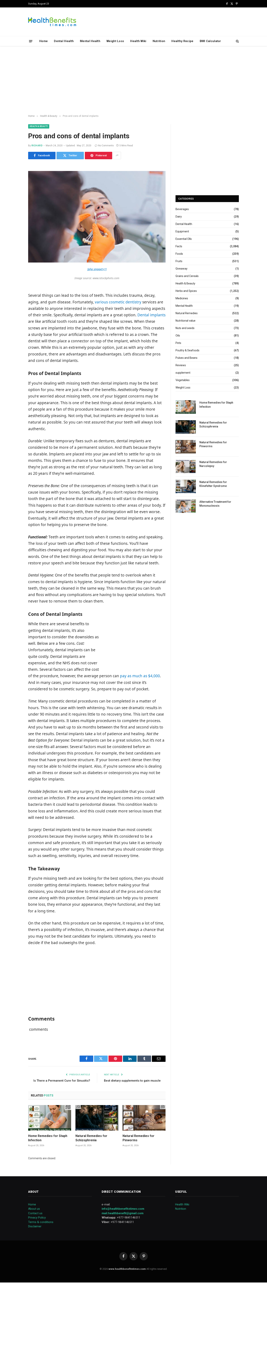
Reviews (181, 365)
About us (34, 1209)
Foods (179, 253)
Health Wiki (138, 41)
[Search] (237, 41)
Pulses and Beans (186, 357)
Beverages (182, 209)
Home (43, 41)
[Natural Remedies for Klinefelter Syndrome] (186, 486)
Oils (178, 335)
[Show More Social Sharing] (117, 155)
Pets (178, 342)
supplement (183, 372)
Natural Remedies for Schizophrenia (91, 1138)
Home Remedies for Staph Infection (47, 1138)
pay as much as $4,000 (140, 675)
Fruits (179, 261)
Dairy (179, 216)
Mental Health (90, 41)
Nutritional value (185, 320)
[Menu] (30, 41)
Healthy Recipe (182, 41)
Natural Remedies (187, 313)
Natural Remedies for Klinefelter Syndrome (213, 483)
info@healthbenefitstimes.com (123, 1209)
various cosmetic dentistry (118, 302)
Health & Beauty (39, 126)
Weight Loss (115, 41)
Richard (36, 145)
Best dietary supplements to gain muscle (132, 1080)
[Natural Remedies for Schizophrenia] (96, 1118)
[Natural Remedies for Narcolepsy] (186, 466)
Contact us (35, 1213)
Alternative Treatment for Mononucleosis (215, 503)
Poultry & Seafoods (187, 350)
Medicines (182, 298)
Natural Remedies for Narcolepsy (213, 464)
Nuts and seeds (185, 328)
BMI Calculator (210, 41)
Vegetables (183, 380)
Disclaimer (34, 1226)
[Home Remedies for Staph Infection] (49, 1118)
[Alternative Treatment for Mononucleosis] (186, 506)
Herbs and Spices (186, 290)
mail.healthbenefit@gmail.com (122, 1213)
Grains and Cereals (187, 276)
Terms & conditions (40, 1222)
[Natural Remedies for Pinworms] (144, 1118)
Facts (179, 246)
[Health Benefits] (52, 22)
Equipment (182, 231)
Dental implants (151, 314)
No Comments (106, 145)
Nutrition (159, 41)
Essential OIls (184, 238)
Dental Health (64, 41)
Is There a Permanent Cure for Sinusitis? (61, 1080)
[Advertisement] (133, 80)
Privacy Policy (37, 1217)
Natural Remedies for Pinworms (138, 1138)
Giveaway (181, 268)
